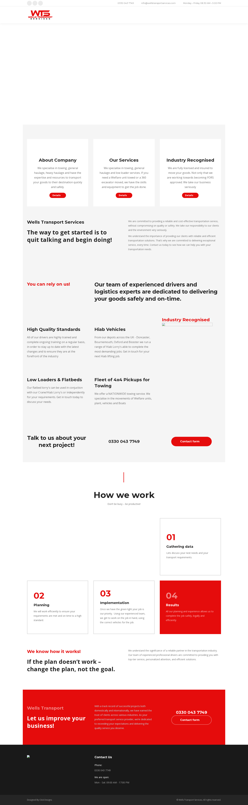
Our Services (124, 160)
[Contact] (57, 150)
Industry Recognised (190, 160)
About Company (58, 160)
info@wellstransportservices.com (158, 3)
